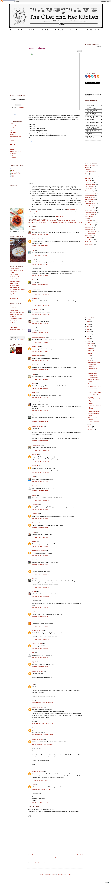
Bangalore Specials (15, 125)
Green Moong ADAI (93, 371)
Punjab (11, 155)
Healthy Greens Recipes (16, 276)
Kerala (11, 142)
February (91, 429)
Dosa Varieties (58, 220)
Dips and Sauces (89, 186)
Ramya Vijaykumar (37, 355)
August (90, 353)
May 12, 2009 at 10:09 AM (40, 441)
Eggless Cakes (89, 188)
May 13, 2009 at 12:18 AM (40, 587)
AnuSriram (34, 611)
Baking (87, 167)
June (89, 358)
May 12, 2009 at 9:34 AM (40, 410)
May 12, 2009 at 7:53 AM (40, 397)
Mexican (12, 149)
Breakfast (50, 220)
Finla (33, 250)
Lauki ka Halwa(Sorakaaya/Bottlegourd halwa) (94, 399)
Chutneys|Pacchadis (90, 176)
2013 (88, 331)
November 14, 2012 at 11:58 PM (43, 735)
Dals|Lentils (88, 180)
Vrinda (33, 279)
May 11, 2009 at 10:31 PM (40, 294)
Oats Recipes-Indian (90, 210)
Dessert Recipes (89, 182)
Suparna (34, 415)
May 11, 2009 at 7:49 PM (40, 255)
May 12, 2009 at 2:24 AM (40, 323)
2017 (88, 322)
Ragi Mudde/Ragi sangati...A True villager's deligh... (93, 375)
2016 (88, 324)
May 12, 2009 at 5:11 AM (40, 351)
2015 (88, 326)
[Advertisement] (55, 35)
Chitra (33, 476)
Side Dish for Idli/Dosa (91, 231)
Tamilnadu (12, 159)
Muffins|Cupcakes (90, 205)
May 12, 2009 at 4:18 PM (40, 509)
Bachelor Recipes (14, 268)
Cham (33, 318)
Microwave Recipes (15, 285)
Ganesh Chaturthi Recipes (17, 312)
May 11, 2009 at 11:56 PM (40, 305)
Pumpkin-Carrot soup (94, 411)
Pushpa (34, 784)
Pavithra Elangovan (37, 365)
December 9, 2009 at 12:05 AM (42, 723)
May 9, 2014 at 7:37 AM (40, 802)
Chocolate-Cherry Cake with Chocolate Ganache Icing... (94, 388)
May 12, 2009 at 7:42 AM (40, 388)
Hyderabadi (13, 132)
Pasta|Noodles (89, 216)
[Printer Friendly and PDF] (79, 51)
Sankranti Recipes (14, 325)
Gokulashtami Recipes (16, 314)
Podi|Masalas (88, 220)
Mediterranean (13, 147)
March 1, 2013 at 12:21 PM (41, 780)
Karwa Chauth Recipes (16, 318)
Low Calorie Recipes (15, 279)
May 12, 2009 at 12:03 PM (40, 500)
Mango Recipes (14, 283)
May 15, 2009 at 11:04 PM (40, 667)
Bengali (12, 128)
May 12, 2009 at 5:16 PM (40, 518)
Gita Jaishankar (36, 239)
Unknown (34, 289)
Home (55, 855)
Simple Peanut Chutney (94, 392)
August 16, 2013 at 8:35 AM (41, 789)
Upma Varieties (89, 244)
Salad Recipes (89, 227)
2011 (88, 336)
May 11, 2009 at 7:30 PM (40, 234)
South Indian (13, 157)
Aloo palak (91, 383)
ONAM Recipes (14, 323)
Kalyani (34, 662)
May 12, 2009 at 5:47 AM (40, 360)
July (89, 355)
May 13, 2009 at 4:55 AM (40, 626)
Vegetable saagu (33, 211)
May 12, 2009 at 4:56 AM (40, 342)
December (91, 343)
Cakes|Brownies (89, 171)
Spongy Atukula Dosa (94, 394)
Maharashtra (13, 145)
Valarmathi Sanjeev (37, 643)
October (90, 348)
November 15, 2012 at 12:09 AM (43, 744)
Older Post (80, 855)
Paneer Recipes (89, 214)
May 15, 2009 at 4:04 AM (40, 657)
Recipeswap (35, 621)
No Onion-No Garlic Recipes (17, 289)
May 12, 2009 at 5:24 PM (40, 537)
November (91, 345)
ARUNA (34, 591)
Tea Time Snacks (89, 242)
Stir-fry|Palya (88, 237)
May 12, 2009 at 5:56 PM (40, 546)
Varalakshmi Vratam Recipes (17, 329)
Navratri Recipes (14, 320)
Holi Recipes (13, 316)
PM (33, 684)
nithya (33, 728)
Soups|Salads (88, 235)
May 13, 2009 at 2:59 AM (40, 607)
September (91, 350)
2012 (88, 334)
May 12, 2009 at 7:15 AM (40, 379)
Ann (33, 578)
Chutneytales (35, 513)
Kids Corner (51, 222)
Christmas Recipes (15, 306)
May (89, 360)
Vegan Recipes (14, 293)
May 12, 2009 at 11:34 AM (40, 481)
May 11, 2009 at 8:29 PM (40, 264)
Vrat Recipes (13, 296)
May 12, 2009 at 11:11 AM (40, 461)
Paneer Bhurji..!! (92, 368)
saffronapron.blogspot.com (39, 337)
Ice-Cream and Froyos (91, 193)
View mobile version (55, 858)
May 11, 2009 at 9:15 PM (40, 275)
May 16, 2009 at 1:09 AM (40, 680)
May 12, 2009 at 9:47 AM (40, 422)
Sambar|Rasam (89, 229)
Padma (34, 229)
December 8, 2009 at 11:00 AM (42, 703)
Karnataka (12, 140)
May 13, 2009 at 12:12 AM (40, 574)
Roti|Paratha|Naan (90, 225)
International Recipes (15, 136)
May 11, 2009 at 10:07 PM (40, 284)
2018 (88, 319)
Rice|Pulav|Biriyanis (90, 222)
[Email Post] (57, 219)
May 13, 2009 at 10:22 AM (40, 639)
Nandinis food (35, 346)
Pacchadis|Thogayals (91, 212)
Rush (33, 486)
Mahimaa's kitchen (37, 309)
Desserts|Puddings (90, 184)
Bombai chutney (71, 209)
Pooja (33, 328)
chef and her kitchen (37, 426)
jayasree (34, 495)
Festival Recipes (14, 274)
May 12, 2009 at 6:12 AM (40, 370)
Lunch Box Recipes (15, 281)
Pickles (87, 218)
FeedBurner (21, 107)
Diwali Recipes (14, 308)
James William (60, 874)
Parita (33, 532)
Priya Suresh (35, 504)
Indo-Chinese (13, 134)
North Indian (13, 153)
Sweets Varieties (89, 239)
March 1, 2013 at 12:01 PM (41, 767)
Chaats (87, 174)
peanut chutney (68, 211)
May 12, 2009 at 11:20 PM (40, 564)
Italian (11, 138)
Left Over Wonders (90, 203)
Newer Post (31, 855)
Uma (33, 652)
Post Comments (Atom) (41, 862)
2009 (88, 341)
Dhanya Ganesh (36, 445)
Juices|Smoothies (90, 199)
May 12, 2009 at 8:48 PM (40, 555)
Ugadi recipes (13, 327)
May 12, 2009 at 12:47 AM (40, 314)
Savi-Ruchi (35, 454)
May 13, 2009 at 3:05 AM (40, 616)
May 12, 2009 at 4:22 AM (40, 333)
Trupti (33, 559)
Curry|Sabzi (88, 178)
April (89, 424)
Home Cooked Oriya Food (39, 550)
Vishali (33, 259)
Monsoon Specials (15, 287)
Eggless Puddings (90, 191)
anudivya (34, 298)
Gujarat (12, 130)
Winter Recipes (14, 298)
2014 (88, 329)
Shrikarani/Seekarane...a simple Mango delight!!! (94, 364)
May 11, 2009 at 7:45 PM (40, 246)
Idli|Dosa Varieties (40, 222)
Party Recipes (13, 291)
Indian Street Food (90, 197)
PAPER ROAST (60, 216)
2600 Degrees (68, 874)
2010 (88, 339)
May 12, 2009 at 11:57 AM (40, 491)
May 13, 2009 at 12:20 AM (40, 596)
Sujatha (34, 383)
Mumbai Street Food (15, 151)
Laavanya (34, 401)
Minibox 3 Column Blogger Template (48, 874)
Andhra (11, 123)
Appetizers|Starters (90, 165)
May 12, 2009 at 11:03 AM (40, 450)
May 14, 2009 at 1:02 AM (40, 648)
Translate (22, 339)
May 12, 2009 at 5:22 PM (40, 528)
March (90, 427)
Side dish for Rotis (90, 233)
